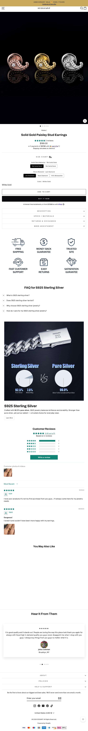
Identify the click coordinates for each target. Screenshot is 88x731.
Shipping (36, 148)
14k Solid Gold (50, 166)
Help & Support (43, 687)
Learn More (9, 418)
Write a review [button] (44, 457)
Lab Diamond (29, 175)
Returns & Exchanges (44, 221)
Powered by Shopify (44, 723)
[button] (40, 141)
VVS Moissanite (57, 175)
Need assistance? (44, 226)
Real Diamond (43, 175)
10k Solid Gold (37, 166)
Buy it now (44, 198)
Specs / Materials (44, 216)
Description (44, 211)
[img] (9, 490)
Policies (43, 681)
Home (43, 130)
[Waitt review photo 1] (9, 529)
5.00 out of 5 (50, 433)
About (43, 675)
